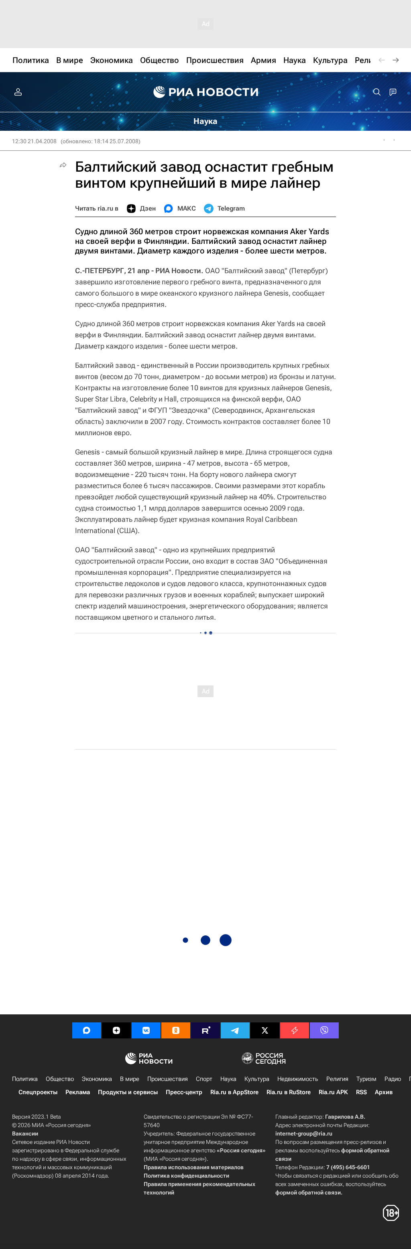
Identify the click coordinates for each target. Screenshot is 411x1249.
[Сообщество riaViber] (324, 1030)
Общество (60, 1079)
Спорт (204, 1079)
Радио (393, 1079)
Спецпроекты (37, 1092)
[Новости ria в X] (264, 1030)
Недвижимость (297, 1079)
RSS (361, 1092)
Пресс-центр (184, 1092)
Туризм (366, 1079)
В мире (129, 1079)
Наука (228, 1079)
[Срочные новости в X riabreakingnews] (294, 1030)
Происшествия (167, 1079)
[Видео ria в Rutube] (205, 1030)
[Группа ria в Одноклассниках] (175, 1030)
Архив (384, 1092)
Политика (25, 1079)
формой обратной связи (308, 1192)
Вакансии (25, 1133)
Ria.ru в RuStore (289, 1092)
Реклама (77, 1092)
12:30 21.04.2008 (34, 141)
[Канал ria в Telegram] (235, 1030)
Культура (256, 1079)
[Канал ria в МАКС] (86, 1030)
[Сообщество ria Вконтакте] (146, 1030)
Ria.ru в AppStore (234, 1092)
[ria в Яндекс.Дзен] (116, 1030)
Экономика (97, 1079)
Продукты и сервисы (128, 1092)
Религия (337, 1079)
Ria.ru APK (333, 1092)
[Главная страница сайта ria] (206, 92)
